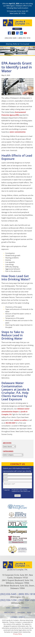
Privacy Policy (17, 634)
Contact (13, 617)
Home (8, 608)
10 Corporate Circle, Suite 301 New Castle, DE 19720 (17, 12)
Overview (15, 608)
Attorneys (25, 608)
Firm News (21, 612)
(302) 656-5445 (11, 38)
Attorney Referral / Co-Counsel (17, 44)
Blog (29, 612)
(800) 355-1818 (24, 38)
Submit (17, 496)
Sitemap (22, 617)
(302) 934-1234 (8, 600)
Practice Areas (9, 612)
